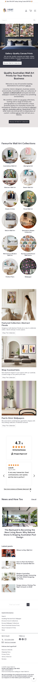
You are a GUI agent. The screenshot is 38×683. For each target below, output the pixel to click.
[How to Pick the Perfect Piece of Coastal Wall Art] (8, 565)
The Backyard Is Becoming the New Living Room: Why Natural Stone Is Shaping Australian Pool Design (20, 534)
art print (23, 100)
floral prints (26, 109)
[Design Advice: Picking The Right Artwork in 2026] (8, 588)
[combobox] (19, 20)
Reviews (4, 659)
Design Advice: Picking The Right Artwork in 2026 (26, 586)
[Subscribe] (28, 604)
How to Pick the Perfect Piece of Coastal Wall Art (25, 562)
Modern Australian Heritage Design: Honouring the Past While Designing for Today (26, 576)
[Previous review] (4, 476)
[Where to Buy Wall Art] (8, 553)
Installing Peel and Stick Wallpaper (11, 618)
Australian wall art (15, 109)
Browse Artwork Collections (10, 621)
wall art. (28, 86)
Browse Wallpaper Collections (10, 623)
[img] (19, 447)
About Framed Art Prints (9, 628)
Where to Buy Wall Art (24, 550)
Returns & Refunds (7, 650)
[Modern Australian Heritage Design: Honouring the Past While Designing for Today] (8, 576)
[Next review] (34, 476)
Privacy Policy (6, 654)
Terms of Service (6, 656)
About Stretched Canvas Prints (11, 625)
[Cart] (30, 11)
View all (33, 499)
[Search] (34, 20)
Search (4, 616)
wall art (18, 113)
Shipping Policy (6, 652)
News (3, 630)
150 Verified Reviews (19, 450)
